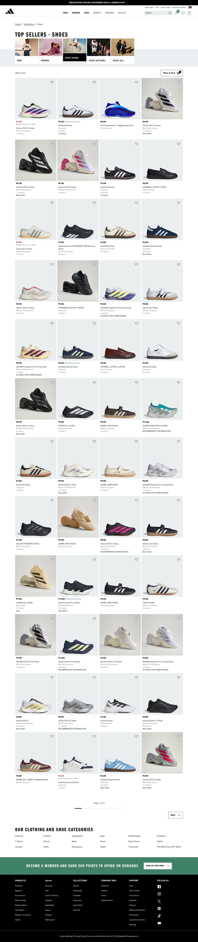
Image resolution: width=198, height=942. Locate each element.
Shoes (103, 841)
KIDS (86, 13)
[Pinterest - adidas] (170, 909)
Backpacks (77, 847)
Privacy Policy (80, 936)
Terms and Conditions (96, 936)
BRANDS (109, 13)
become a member (179, 7)
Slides (103, 847)
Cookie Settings (66, 936)
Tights (160, 841)
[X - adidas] (170, 901)
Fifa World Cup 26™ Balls (169, 847)
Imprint (109, 936)
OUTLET (122, 13)
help (157, 7)
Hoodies (47, 836)
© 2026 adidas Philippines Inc (126, 936)
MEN (65, 13)
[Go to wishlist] (183, 13)
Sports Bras (134, 841)
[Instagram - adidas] (170, 894)
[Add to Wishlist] (52, 82)
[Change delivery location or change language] (190, 7)
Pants (46, 847)
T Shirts (18, 841)
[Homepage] (9, 11)
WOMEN (76, 13)
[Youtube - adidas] (170, 923)
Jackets (18, 847)
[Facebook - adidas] (170, 887)
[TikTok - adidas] (170, 916)
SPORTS (97, 13)
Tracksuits (133, 847)
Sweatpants (77, 836)
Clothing (19, 836)
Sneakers (161, 836)
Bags (74, 841)
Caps (102, 836)
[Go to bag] (189, 13)
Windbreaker (134, 836)
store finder (149, 7)
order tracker (165, 7)
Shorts (46, 841)
